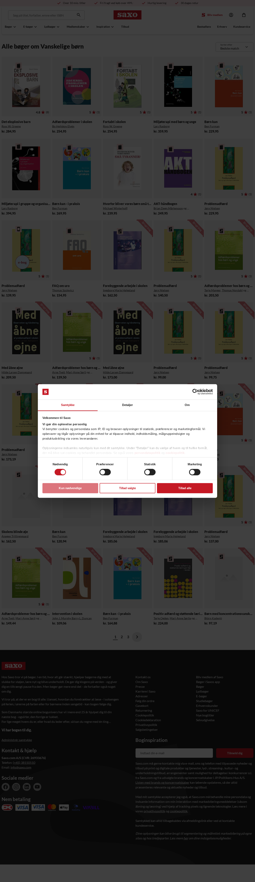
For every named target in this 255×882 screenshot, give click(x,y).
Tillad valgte (127, 488)
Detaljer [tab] (127, 405)
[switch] (105, 472)
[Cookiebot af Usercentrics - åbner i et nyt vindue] (195, 392)
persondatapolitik (147, 453)
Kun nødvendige (70, 488)
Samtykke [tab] (68, 405)
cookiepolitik (175, 453)
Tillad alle (184, 488)
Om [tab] (187, 405)
